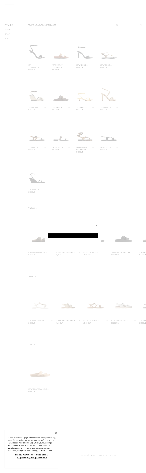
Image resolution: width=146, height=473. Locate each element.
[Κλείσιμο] (55, 433)
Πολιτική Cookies (45, 451)
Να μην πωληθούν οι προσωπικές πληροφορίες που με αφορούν (31, 456)
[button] (73, 235)
